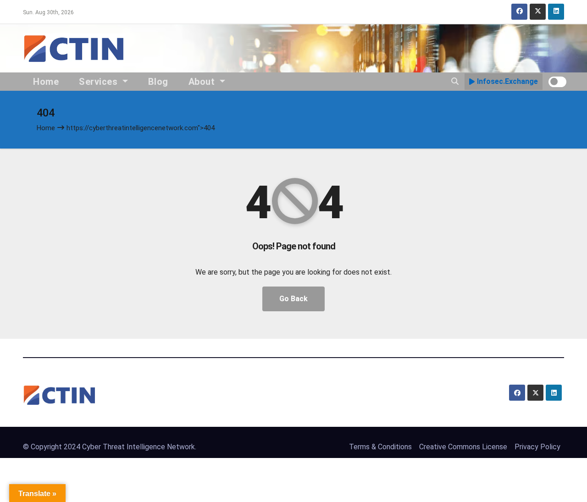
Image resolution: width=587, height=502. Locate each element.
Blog (158, 81)
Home (46, 81)
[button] (455, 81)
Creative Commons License (463, 446)
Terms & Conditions (380, 446)
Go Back (293, 298)
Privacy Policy (537, 446)
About (202, 81)
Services (99, 81)
